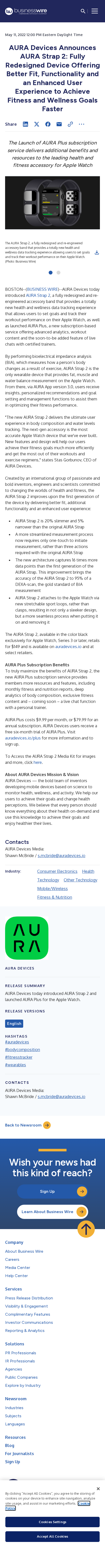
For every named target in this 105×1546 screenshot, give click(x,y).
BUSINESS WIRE (42, 289)
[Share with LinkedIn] (25, 124)
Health (88, 871)
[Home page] (26, 11)
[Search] (83, 11)
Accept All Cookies (52, 1536)
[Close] (98, 1489)
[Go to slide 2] (58, 273)
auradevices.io (68, 646)
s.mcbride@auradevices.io (61, 855)
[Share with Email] (59, 124)
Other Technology (80, 879)
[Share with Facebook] (48, 124)
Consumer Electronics (57, 871)
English (14, 1023)
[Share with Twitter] (37, 124)
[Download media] (97, 252)
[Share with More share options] (81, 124)
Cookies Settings (52, 1522)
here (38, 762)
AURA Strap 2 (38, 295)
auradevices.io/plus (23, 737)
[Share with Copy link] (70, 124)
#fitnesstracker (18, 1057)
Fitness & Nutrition (54, 897)
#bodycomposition (22, 1049)
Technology (48, 879)
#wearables (15, 1064)
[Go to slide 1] (50, 273)
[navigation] (95, 11)
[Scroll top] (86, 1229)
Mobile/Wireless (52, 888)
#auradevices (17, 1041)
